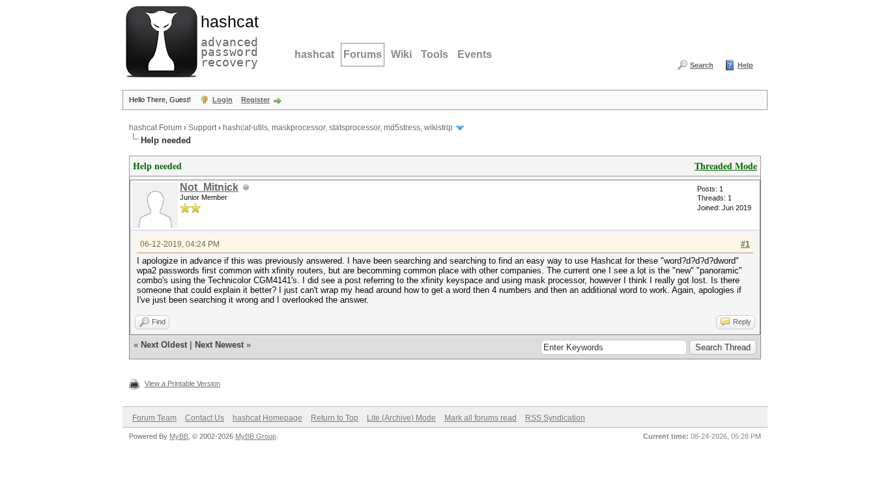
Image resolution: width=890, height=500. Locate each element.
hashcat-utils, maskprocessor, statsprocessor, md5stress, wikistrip (338, 127)
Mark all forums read (480, 418)
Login (222, 100)
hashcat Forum (155, 127)
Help (745, 65)
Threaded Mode (726, 166)
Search (701, 65)
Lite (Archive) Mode (401, 418)
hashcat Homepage (267, 418)
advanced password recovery (227, 39)
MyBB (178, 436)
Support (202, 127)
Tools (434, 54)
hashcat (314, 54)
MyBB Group (255, 436)
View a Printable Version (182, 383)
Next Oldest (164, 345)
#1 (745, 244)
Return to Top (334, 418)
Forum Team (154, 418)
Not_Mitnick (209, 187)
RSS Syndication (555, 418)
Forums (362, 54)
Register (255, 100)
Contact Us (204, 418)
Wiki (401, 54)
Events (474, 54)
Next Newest (219, 345)
